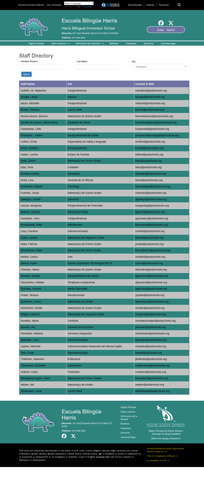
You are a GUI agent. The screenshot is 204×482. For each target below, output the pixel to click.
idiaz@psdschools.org (148, 167)
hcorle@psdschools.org (149, 148)
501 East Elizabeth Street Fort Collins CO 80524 (95, 33)
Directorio (148, 43)
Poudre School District (31, 4)
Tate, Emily (27, 352)
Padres (150, 4)
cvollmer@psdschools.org (150, 371)
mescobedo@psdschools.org (152, 186)
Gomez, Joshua (30, 212)
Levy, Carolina (29, 231)
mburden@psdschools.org (151, 269)
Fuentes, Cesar (30, 192)
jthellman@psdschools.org (151, 359)
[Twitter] (171, 24)
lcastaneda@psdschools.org (152, 128)
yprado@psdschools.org (149, 295)
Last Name (82, 61)
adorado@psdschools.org (150, 173)
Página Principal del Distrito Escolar (165, 430)
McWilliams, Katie (31, 250)
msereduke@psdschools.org (152, 333)
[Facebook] (161, 24)
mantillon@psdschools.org (151, 90)
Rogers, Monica (30, 314)
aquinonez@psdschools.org (151, 301)
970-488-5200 (78, 37)
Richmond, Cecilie (31, 308)
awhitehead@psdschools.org (152, 391)
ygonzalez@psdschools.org (151, 218)
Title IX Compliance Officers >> (162, 456)
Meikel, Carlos (29, 256)
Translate (86, 6)
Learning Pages (168, 43)
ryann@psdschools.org (149, 263)
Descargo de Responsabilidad (166, 433)
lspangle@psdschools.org (150, 339)
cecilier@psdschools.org (149, 308)
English (160, 29)
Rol (133, 61)
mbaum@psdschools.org (150, 103)
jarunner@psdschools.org (150, 327)
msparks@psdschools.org (150, 346)
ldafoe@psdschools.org (149, 154)
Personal (164, 4)
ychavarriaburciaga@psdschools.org (157, 135)
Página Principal (36, 43)
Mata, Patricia (29, 244)
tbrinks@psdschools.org (149, 109)
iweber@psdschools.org (149, 384)
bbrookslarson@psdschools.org (154, 116)
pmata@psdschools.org (149, 244)
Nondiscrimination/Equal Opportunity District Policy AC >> (165, 450)
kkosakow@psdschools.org (151, 224)
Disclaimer (175, 438)
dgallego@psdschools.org (150, 199)
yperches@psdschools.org (151, 288)
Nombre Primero (29, 61)
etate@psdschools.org (148, 352)
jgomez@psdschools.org (150, 212)
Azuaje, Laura (29, 96)
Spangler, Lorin (30, 339)
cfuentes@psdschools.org (150, 192)
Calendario (131, 43)
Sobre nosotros (58, 43)
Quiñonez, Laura (31, 301)
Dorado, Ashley (30, 173)
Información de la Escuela (87, 43)
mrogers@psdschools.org (150, 314)
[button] (179, 5)
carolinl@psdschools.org (150, 231)
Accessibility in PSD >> (158, 460)
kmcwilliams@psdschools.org (152, 250)
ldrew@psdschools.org (148, 180)
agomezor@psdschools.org (151, 275)
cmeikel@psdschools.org (150, 256)
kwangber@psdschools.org (151, 378)
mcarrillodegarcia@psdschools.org (156, 122)
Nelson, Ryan (29, 263)
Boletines (114, 43)
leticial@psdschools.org (149, 237)
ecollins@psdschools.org (150, 141)
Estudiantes (135, 4)
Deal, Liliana (28, 160)
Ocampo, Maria (30, 269)
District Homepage (160, 438)
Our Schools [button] (54, 4)
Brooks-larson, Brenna (34, 116)
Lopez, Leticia (29, 237)
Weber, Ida (27, 384)
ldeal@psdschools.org (148, 160)
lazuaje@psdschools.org (150, 96)
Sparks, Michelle (30, 346)
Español (171, 29)
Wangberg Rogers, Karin (35, 378)
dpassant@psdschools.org (151, 282)
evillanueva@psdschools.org (152, 365)
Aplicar (26, 74)
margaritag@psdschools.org (152, 205)
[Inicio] (33, 26)
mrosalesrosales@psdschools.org (155, 320)
